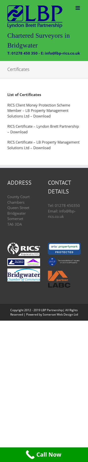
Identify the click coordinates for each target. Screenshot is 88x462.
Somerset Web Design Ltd (60, 314)
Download (41, 116)
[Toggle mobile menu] (78, 7)
